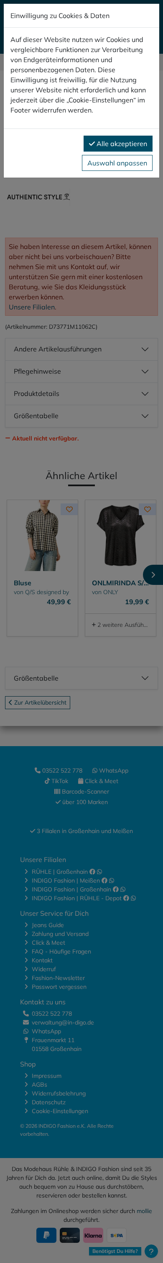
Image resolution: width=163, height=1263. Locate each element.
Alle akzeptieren (121, 143)
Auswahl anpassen (117, 163)
